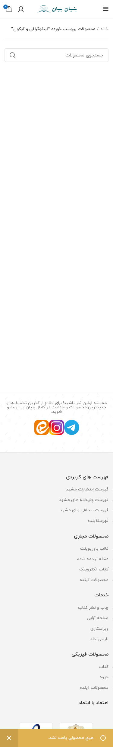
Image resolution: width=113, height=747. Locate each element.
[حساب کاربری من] (21, 9)
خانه (104, 29)
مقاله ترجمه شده (92, 559)
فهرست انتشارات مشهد (87, 489)
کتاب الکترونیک (93, 569)
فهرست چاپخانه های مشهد (83, 500)
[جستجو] (12, 55)
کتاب (103, 667)
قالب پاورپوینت (94, 548)
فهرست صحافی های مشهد (84, 510)
